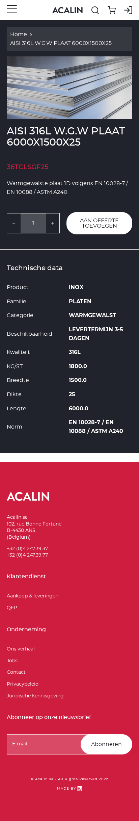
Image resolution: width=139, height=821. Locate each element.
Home (18, 34)
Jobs (12, 661)
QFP (12, 608)
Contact (16, 672)
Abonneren (106, 744)
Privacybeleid (22, 684)
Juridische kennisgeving (35, 696)
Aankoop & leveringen (32, 596)
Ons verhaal (21, 649)
